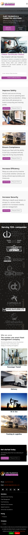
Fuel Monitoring (5, 501)
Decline (17, 533)
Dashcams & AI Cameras (7, 504)
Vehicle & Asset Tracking (7, 496)
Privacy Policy (22, 531)
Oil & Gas (14, 412)
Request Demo (20, 27)
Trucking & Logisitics (14, 434)
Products (4, 516)
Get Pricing (6, 108)
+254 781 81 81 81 (9, 482)
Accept (11, 533)
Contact (4, 523)
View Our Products (8, 27)
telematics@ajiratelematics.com (11, 485)
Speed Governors (5, 507)
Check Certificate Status (14, 77)
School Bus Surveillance (7, 509)
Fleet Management (5, 499)
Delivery (14, 389)
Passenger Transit (14, 367)
